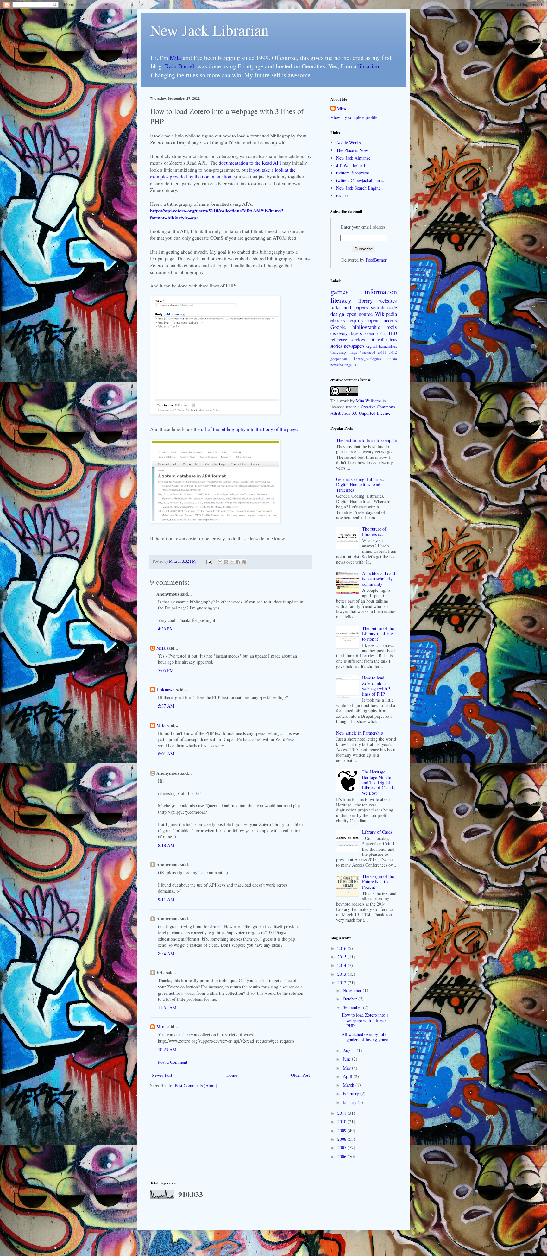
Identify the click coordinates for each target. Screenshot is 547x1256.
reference (338, 340)
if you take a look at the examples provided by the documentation (223, 173)
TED (392, 333)
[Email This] (220, 562)
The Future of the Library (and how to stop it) (378, 633)
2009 (342, 1130)
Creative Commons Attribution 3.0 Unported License (362, 410)
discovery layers (346, 333)
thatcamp (338, 352)
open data (375, 333)
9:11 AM (166, 899)
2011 (342, 1113)
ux (354, 364)
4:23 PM (165, 629)
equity (356, 320)
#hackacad (367, 352)
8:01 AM (166, 754)
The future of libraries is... (374, 531)
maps (353, 352)
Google (338, 327)
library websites (377, 300)
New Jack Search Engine (358, 188)
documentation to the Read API (250, 163)
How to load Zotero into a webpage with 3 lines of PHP (376, 686)
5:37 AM (166, 706)
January (350, 1102)
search (377, 307)
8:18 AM (166, 845)
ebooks (337, 320)
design (337, 314)
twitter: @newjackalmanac (360, 180)
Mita (175, 57)
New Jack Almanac (353, 158)
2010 (342, 1122)
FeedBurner (376, 260)
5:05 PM (165, 670)
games (339, 291)
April (348, 1076)
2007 (342, 1148)
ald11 (382, 352)
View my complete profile (353, 117)
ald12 (393, 352)
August (350, 1050)
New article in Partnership (359, 733)
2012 (342, 983)
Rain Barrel (179, 66)
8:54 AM (166, 953)
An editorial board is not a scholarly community (378, 578)
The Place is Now (352, 150)
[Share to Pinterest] (244, 562)
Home (231, 1075)
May (347, 1068)
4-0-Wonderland (350, 165)
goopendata (339, 358)
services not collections (374, 340)
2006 (342, 1156)
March (349, 1085)
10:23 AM (167, 1049)
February (351, 1093)
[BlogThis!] (226, 562)
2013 (342, 974)
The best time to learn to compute (366, 440)
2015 (342, 957)
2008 (342, 1139)
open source (360, 314)
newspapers (354, 346)
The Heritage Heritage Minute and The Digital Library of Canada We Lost (378, 782)
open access (382, 320)
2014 (342, 965)
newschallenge (341, 364)
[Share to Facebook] (238, 562)
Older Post (300, 1075)
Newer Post (162, 1075)
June (347, 1059)
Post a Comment (172, 1062)
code (392, 307)
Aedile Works (348, 143)
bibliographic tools (374, 327)
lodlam (392, 358)
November (353, 990)
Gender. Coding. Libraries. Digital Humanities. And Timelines (360, 484)
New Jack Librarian (209, 30)
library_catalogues (367, 358)
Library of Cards (377, 832)
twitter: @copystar (352, 173)
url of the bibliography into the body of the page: (249, 429)
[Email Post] (208, 561)
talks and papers (349, 307)
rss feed (343, 196)
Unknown (165, 689)
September (353, 1007)
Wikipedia (386, 314)
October (350, 999)
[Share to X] (232, 562)
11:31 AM (167, 1008)
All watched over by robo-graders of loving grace (365, 1037)
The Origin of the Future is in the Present (378, 881)
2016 (342, 948)
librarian (368, 66)
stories (336, 346)
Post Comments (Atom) (196, 1085)
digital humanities (381, 346)
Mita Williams (368, 401)
